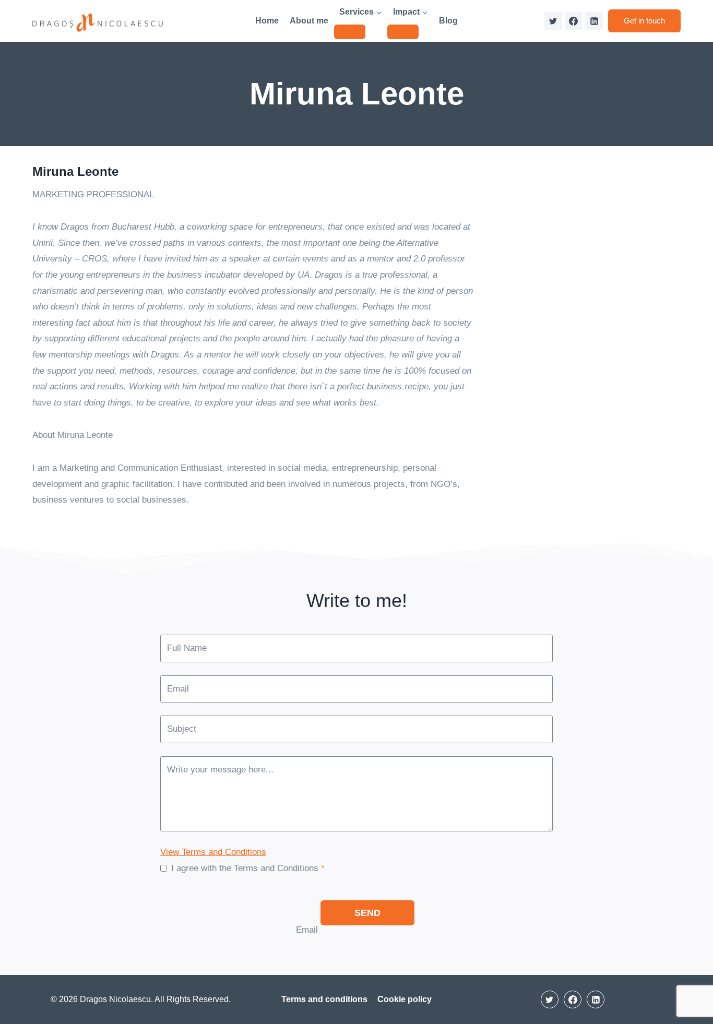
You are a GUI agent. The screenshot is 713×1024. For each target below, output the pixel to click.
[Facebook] (574, 21)
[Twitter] (553, 21)
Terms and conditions (324, 999)
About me (309, 20)
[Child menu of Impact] (403, 32)
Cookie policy (404, 999)
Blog (448, 20)
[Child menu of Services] (349, 32)
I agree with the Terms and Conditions (248, 868)
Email (307, 930)
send (367, 913)
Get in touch (644, 20)
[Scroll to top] (686, 984)
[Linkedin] (594, 21)
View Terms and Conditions (213, 852)
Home (267, 20)
